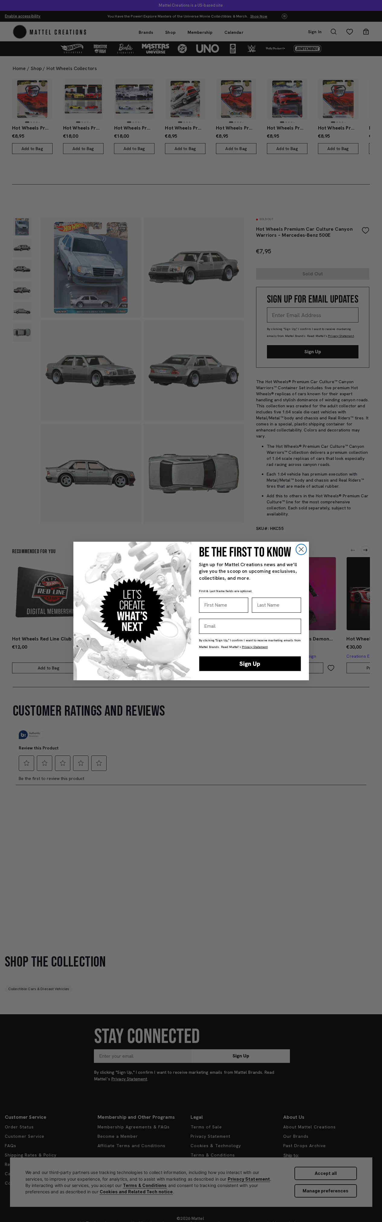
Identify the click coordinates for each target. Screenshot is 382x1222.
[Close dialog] (301, 549)
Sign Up (249, 664)
